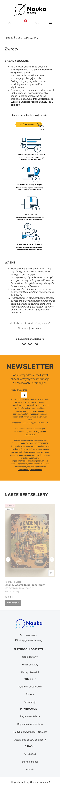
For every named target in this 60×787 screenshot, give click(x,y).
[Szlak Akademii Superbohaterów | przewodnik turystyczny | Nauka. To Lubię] (30, 540)
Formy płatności (30, 672)
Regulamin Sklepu (30, 716)
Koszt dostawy (30, 664)
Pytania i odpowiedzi (30, 686)
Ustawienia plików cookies (29, 739)
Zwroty (30, 694)
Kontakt (30, 769)
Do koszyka (13, 602)
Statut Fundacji (30, 761)
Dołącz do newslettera (24, 395)
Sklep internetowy (29, 782)
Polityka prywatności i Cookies (30, 731)
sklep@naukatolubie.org (30, 640)
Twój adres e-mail (18, 390)
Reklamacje (30, 702)
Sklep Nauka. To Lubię (22, 37)
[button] (50, 22)
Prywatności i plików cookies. (30, 470)
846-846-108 (31, 635)
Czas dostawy (30, 656)
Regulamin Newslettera (30, 724)
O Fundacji (30, 753)
